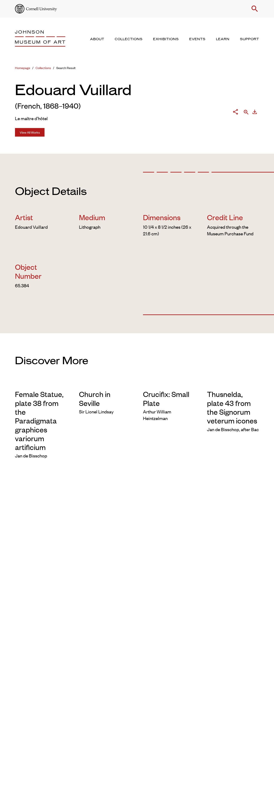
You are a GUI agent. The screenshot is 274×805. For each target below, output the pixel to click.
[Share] (235, 112)
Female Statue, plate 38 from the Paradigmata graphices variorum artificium (39, 420)
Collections (43, 67)
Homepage (22, 67)
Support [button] (249, 39)
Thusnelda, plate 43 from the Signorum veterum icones (232, 407)
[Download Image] (254, 113)
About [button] (97, 39)
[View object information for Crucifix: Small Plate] (169, 383)
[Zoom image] (246, 112)
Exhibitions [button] (166, 39)
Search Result (66, 67)
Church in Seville (94, 398)
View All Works (30, 132)
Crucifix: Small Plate (166, 398)
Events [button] (197, 39)
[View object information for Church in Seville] (105, 383)
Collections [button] (129, 39)
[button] (254, 8)
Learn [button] (222, 39)
